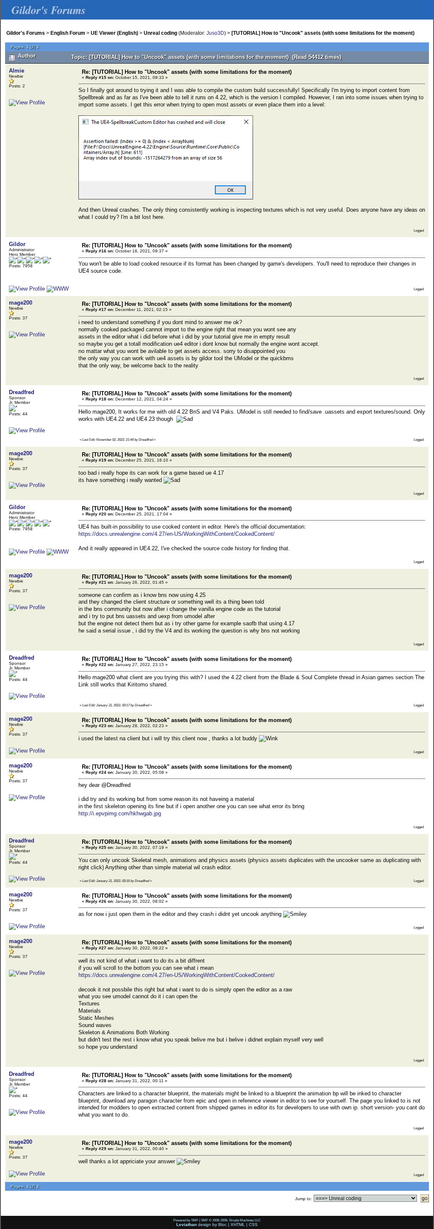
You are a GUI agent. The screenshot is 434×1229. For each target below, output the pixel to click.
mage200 (20, 303)
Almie (16, 70)
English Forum (67, 33)
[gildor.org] (58, 289)
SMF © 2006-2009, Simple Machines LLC (231, 1220)
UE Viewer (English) (114, 33)
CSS (253, 1224)
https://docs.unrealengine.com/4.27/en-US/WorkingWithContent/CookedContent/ (176, 534)
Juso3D (215, 33)
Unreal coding (160, 33)
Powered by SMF (185, 1220)
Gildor (17, 244)
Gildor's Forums (25, 33)
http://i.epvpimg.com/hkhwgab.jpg (119, 813)
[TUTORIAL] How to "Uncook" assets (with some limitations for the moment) (323, 33)
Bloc (222, 1224)
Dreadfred (21, 392)
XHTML (238, 1224)
